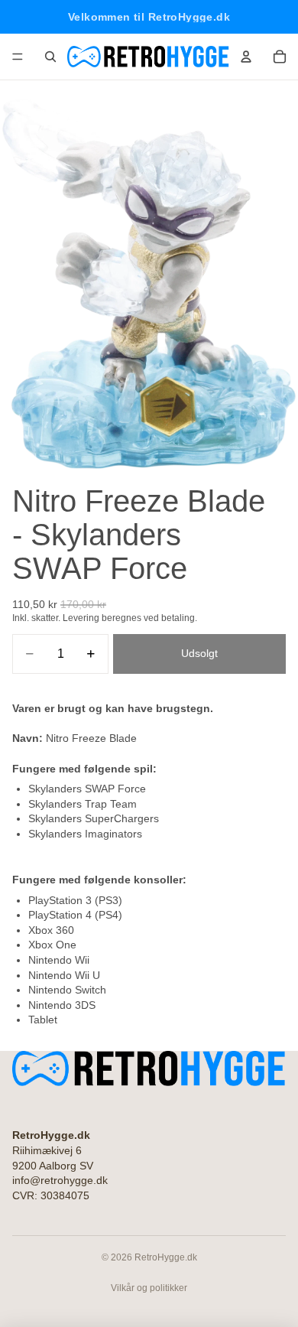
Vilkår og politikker (149, 1288)
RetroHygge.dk (165, 1257)
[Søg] (50, 56)
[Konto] (246, 56)
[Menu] (17, 56)
